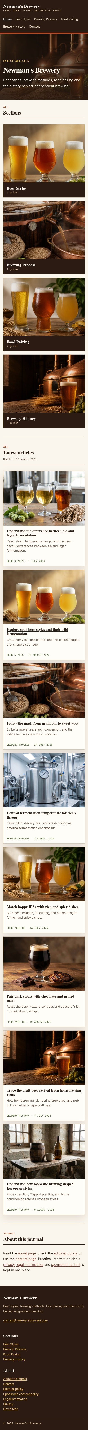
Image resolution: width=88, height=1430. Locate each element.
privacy (9, 1264)
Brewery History (14, 26)
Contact (34, 26)
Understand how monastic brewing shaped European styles (40, 1186)
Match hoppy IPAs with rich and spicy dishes (42, 906)
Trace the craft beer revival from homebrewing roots (44, 1092)
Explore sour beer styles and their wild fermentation (37, 631)
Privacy (8, 1404)
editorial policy (65, 1253)
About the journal (15, 1378)
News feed (10, 1409)
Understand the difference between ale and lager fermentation (40, 533)
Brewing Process (45, 19)
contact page (26, 1259)
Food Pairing (69, 19)
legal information (29, 1264)
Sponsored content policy (21, 1394)
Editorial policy (13, 1389)
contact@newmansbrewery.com (25, 1320)
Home (7, 19)
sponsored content (65, 1264)
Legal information (15, 1399)
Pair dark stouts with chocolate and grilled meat (40, 998)
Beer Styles (23, 19)
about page (27, 1253)
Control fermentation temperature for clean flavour (41, 815)
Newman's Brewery (32, 8)
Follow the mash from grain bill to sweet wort (42, 723)
